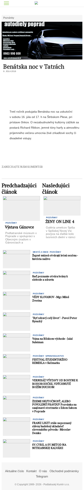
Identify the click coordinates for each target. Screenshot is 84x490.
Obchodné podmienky (64, 471)
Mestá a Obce (41, 252)
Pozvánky (8, 18)
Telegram (42, 476)
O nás (43, 471)
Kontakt (31, 471)
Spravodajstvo (54, 356)
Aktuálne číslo (14, 471)
